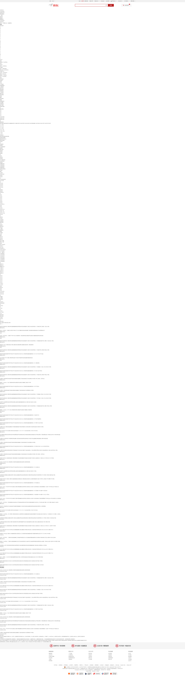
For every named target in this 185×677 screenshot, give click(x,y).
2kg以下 (1, 245)
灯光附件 (1, 219)
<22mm (1, 284)
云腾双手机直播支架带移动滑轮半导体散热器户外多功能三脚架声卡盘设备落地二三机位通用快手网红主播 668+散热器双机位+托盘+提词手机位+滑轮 (29, 450)
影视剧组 (1, 90)
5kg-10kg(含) (2, 244)
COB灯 (1, 172)
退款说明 (110, 656)
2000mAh (2, 292)
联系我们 (60, 665)
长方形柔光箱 (2, 159)
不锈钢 (1, 232)
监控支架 (1, 321)
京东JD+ (130, 660)
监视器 (1, 148)
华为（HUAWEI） (3, 76)
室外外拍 (1, 88)
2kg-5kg (1, 247)
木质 (1, 234)
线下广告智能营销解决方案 (46, 641)
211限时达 (71, 654)
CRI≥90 (1, 184)
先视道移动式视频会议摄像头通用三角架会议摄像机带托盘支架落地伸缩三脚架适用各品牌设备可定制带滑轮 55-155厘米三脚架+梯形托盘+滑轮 (27, 474)
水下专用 (1, 312)
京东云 (98, 671)
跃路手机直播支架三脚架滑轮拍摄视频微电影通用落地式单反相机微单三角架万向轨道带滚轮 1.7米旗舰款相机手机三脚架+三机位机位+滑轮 (27, 340)
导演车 (1, 141)
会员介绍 (50, 654)
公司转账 (90, 659)
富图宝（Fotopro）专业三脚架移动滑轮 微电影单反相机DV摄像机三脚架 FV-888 (15, 382)
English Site (123, 665)
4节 (0, 111)
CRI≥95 (1, 183)
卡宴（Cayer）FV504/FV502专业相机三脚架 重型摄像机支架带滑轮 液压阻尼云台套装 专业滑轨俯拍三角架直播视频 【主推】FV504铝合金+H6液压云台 (29, 486)
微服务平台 (7, 640)
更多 (1, 77)
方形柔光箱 (2, 165)
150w (1, 196)
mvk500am (51, 636)
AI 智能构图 (2, 258)
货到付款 (90, 653)
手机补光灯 (2, 174)
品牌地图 (69, 640)
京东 (58, 6)
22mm (1, 282)
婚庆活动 (1, 93)
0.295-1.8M (2, 131)
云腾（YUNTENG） (4, 72)
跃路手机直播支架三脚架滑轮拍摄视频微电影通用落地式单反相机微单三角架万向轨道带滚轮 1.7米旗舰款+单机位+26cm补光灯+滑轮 (25, 394)
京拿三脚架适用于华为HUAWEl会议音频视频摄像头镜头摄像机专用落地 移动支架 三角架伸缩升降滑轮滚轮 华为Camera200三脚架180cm (26, 549)
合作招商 (71, 665)
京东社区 (101, 665)
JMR (34, 641)
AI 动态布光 (2, 256)
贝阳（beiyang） (3, 73)
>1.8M (1, 132)
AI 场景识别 (2, 260)
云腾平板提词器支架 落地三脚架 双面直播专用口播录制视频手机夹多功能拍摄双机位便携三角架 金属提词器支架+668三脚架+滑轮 (25, 521)
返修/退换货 (110, 657)
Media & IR (129, 665)
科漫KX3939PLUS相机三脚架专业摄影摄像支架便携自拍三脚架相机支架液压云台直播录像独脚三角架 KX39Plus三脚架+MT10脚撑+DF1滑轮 (27, 478)
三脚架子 (46, 636)
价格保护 (110, 654)
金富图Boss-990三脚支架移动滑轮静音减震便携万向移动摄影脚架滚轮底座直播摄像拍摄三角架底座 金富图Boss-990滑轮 (23, 545)
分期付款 (90, 656)
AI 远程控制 (2, 261)
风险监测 (107, 665)
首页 (1, 23)
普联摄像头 (2, 13)
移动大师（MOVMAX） (4, 69)
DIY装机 (129, 654)
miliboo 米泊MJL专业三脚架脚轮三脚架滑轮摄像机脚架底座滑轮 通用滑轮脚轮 (15, 461)
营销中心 (81, 665)
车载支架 (1, 135)
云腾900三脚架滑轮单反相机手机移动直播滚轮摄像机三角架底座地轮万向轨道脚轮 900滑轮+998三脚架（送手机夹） (22, 454)
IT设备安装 (30, 641)
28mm (1, 275)
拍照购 (46, 640)
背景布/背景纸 (2, 168)
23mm (1, 280)
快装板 (1, 145)
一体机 (1, 15)
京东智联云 (7, 641)
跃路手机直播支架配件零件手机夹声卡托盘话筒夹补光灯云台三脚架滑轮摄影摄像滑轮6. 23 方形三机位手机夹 (21, 370)
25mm (1, 278)
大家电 (50, 659)
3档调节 (1, 299)
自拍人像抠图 (77, 640)
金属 (1, 243)
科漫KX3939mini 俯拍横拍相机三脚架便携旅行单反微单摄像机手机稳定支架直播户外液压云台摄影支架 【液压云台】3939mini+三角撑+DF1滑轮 (28, 525)
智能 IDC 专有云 (25, 641)
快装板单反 (41, 636)
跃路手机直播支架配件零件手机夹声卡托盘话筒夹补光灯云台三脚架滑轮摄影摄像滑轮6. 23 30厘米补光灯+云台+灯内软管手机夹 (24, 446)
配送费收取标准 (72, 657)
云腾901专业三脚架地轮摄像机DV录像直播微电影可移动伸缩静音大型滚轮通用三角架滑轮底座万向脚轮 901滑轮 (22, 426)
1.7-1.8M (1, 124)
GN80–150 (2, 211)
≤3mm (1, 310)
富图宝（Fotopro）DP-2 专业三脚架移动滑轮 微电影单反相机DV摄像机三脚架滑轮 (16, 409)
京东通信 (130, 659)
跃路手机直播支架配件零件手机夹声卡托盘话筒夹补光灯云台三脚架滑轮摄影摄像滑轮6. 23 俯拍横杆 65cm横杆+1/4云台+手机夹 (24, 494)
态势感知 (35, 640)
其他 (1, 290)
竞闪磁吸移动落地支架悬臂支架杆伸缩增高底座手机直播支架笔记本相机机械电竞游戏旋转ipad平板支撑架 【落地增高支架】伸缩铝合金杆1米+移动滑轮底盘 (30, 434)
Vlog (1, 82)
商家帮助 (76, 665)
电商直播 (1, 89)
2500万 (1, 318)
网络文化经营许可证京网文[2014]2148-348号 (97, 668)
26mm (1, 277)
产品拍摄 (1, 92)
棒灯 (1, 171)
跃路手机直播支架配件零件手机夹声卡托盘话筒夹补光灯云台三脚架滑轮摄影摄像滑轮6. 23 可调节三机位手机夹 (21, 422)
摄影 (1, 97)
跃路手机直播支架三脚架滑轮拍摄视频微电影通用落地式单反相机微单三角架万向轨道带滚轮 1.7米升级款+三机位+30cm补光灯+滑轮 (25, 398)
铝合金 (1, 237)
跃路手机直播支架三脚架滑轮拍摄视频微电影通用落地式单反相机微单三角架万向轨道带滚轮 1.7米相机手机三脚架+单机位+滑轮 (24, 374)
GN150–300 (2, 213)
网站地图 (11, 641)
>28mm (1, 283)
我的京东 (96, 1)
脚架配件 (1, 230)
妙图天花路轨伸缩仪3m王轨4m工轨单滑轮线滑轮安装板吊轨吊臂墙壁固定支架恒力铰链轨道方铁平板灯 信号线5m (22, 564)
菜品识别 (15, 641)
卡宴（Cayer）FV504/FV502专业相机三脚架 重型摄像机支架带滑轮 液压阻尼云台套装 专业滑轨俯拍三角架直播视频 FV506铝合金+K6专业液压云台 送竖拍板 (30, 498)
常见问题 (50, 657)
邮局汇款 (90, 657)
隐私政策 (112, 665)
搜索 (111, 5)
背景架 (1, 162)
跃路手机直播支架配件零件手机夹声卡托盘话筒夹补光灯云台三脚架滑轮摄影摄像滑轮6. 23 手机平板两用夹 (20, 418)
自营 (1, 333)
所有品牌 (1, 25)
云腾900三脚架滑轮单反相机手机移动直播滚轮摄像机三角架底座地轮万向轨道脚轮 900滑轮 (17, 442)
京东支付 (93, 671)
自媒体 (1, 80)
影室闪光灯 (2, 119)
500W (1, 202)
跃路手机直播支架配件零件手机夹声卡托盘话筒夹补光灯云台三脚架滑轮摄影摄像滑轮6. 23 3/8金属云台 (20, 482)
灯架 (1, 155)
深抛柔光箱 (2, 167)
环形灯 (1, 175)
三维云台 (1, 269)
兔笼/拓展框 (2, 140)
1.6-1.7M (1, 125)
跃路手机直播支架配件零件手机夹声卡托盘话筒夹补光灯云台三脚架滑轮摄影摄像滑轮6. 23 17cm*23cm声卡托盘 (21, 353)
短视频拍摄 (2, 85)
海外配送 (70, 659)
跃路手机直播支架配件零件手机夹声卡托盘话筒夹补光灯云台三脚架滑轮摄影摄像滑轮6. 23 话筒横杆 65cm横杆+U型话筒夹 (23, 490)
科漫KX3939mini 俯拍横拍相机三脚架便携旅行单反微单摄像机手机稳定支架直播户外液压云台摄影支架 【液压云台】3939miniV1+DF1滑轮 (27, 458)
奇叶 (1, 63)
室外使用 (1, 316)
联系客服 (50, 660)
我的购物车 (127, 5)
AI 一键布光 (2, 252)
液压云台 (1, 264)
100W (1, 208)
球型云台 (1, 271)
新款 (36, 641)
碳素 (1, 231)
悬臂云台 (1, 265)
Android (1, 301)
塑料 (1, 235)
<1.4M (1, 133)
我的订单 (91, 1)
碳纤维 (1, 239)
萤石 (1, 60)
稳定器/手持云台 (3, 138)
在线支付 (90, 654)
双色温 (1, 191)
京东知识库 (2, 11)
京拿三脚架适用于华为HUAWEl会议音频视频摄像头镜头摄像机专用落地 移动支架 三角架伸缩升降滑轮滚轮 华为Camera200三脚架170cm (26, 553)
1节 (0, 115)
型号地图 (22, 640)
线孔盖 (1, 287)
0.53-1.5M (2, 129)
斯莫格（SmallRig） (4, 62)
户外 (1, 313)
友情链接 (91, 665)
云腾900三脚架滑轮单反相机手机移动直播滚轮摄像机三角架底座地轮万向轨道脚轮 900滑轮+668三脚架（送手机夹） (22, 378)
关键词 (19, 640)
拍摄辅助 (1, 221)
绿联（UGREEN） (3, 66)
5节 (0, 110)
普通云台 (1, 273)
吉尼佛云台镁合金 (73, 636)
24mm (1, 279)
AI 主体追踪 (2, 250)
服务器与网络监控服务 (63, 640)
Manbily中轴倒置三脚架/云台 (5, 636)
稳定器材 (1, 222)
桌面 (1, 81)
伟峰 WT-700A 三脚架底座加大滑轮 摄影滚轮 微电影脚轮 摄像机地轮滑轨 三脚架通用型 (16, 344)
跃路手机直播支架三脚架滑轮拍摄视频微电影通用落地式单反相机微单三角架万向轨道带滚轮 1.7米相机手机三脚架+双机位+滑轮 (24, 349)
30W (1, 205)
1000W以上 (2, 204)
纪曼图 (1, 67)
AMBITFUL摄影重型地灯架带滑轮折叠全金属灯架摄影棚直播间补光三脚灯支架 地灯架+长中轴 (18, 471)
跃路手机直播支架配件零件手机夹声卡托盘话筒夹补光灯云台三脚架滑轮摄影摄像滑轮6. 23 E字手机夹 (19, 386)
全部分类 (1, 10)
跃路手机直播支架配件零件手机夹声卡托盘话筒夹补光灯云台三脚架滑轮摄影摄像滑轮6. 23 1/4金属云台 (20, 467)
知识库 (16, 640)
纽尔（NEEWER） (3, 68)
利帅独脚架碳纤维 (65, 636)
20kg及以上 (2, 248)
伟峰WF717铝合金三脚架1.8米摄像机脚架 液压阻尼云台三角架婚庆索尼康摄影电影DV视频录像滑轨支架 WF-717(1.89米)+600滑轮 (25, 533)
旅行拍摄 (1, 105)
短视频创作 (2, 101)
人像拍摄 (1, 86)
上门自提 (70, 653)
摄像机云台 (2, 266)
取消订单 (110, 659)
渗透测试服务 (2, 641)
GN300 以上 (2, 209)
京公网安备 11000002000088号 (72, 667)
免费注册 (86, 1)
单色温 (1, 189)
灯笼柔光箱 (2, 166)
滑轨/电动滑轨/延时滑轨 (4, 136)
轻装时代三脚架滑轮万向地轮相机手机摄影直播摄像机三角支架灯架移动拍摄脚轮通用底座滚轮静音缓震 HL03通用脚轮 (23, 506)
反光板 (1, 158)
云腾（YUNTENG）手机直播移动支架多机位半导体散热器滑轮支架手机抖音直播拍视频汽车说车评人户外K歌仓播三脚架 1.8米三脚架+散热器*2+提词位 (29, 502)
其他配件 (1, 144)
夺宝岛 (129, 653)
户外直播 (1, 84)
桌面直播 (1, 98)
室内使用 (1, 314)
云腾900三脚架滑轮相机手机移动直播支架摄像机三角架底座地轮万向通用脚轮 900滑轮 (17, 390)
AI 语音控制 (2, 254)
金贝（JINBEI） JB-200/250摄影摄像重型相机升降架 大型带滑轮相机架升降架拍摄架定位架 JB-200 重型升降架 (21, 557)
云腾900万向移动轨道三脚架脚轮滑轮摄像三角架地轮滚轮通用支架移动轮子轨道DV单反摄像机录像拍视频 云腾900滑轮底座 (24, 438)
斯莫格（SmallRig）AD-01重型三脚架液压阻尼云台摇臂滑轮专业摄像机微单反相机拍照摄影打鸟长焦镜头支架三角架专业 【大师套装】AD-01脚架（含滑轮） (30, 514)
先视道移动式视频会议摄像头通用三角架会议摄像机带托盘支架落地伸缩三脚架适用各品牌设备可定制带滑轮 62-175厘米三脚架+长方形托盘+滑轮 (28, 517)
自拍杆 (1, 224)
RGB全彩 (2, 192)
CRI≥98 (1, 187)
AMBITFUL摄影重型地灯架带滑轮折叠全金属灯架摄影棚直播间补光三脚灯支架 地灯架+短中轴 (18, 402)
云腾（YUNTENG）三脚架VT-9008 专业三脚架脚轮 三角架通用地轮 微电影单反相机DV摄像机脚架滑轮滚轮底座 (21, 335)
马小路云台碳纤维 (34, 636)
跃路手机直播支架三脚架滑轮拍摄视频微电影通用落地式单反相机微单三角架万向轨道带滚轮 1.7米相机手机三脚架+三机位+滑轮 (24, 326)
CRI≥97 (1, 185)
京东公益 (117, 665)
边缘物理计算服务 (51, 640)
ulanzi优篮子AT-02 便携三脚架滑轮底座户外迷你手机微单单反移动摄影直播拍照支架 (16, 357)
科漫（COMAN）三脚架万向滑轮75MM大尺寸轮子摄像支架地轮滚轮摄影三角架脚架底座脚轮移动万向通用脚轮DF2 (22, 330)
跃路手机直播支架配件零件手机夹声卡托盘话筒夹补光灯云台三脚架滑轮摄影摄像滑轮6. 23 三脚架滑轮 (19, 362)
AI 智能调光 (2, 253)
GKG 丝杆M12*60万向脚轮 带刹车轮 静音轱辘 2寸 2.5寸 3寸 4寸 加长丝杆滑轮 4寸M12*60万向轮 (19, 430)
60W (1, 206)
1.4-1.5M (1, 128)
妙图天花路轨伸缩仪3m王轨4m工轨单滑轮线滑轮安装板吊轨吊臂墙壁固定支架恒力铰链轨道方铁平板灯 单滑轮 (21, 560)
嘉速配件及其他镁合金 (19, 636)
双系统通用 (2, 303)
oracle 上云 (19, 641)
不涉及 (1, 317)
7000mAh (2, 293)
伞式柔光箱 (2, 161)
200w (1, 198)
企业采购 (107, 1)
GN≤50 (1, 214)
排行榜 (85, 640)
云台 (1, 223)
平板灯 (1, 170)
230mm (1, 305)
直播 (1, 96)
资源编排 (39, 640)
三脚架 (1, 228)
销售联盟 (96, 665)
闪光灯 (1, 218)
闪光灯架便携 (27, 636)
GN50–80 (2, 210)
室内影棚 (1, 94)
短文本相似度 (12, 640)
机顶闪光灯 (2, 118)
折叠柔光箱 (2, 163)
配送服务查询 (71, 656)
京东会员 (102, 1)
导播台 (1, 152)
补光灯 (1, 227)
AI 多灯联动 (2, 257)
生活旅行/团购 (51, 656)
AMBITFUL (2, 71)
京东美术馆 (2, 20)
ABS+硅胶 (2, 240)
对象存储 (73, 640)
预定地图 (43, 640)
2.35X (1, 308)
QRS (13, 636)
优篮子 (1, 64)
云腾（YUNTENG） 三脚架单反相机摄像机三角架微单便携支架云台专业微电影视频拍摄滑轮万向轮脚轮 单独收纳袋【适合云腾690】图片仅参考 (28, 537)
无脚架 (1, 296)
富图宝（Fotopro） (3, 75)
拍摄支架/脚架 (2, 137)
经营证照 (108, 669)
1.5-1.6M (1, 127)
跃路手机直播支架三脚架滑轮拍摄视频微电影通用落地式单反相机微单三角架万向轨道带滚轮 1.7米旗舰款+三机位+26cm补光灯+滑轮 (25, 366)
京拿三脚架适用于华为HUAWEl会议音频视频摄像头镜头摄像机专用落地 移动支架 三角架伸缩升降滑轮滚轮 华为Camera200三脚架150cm (26, 529)
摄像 (1, 99)
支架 (1, 288)
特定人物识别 (2, 640)
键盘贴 (1, 17)
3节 (0, 112)
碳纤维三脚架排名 (81, 636)
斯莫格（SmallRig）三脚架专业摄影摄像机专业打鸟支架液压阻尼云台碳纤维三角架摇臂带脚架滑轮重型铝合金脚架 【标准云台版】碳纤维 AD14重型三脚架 (30, 541)
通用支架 (1, 226)
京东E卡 (129, 657)
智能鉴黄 (82, 640)
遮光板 (1, 157)
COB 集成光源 (3, 179)
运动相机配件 (2, 146)
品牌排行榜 (2, 12)
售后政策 (110, 653)
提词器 (1, 150)
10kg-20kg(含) (3, 249)
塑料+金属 (2, 241)
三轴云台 (1, 267)
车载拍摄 (1, 103)
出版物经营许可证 (83, 668)
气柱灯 (1, 176)
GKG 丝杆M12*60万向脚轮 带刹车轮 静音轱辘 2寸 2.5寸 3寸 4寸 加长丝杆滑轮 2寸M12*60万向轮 (19, 510)
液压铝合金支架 (58, 636)
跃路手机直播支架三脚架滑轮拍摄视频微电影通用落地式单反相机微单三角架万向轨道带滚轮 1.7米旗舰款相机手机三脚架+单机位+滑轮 (26, 405)
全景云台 (1, 270)
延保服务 (130, 656)
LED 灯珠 (2, 180)
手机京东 (113, 1)
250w (1, 200)
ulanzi (1, 59)
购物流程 (50, 653)
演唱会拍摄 (2, 106)
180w (1, 197)
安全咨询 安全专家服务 (29, 640)
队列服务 (38, 641)
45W (1, 194)
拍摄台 (1, 153)
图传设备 (1, 149)
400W (1, 201)
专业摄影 (1, 102)
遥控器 (1, 217)
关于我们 (55, 665)
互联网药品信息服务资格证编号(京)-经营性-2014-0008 (98, 667)
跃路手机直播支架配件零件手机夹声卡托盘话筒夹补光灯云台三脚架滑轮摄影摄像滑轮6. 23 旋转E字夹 (19, 415)
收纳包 (1, 16)
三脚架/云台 (5, 23)
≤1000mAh (2, 291)
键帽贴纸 (1, 19)
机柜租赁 (56, 640)
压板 (1, 286)
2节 (0, 114)
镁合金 (1, 236)
